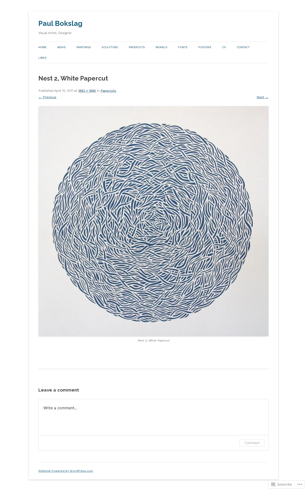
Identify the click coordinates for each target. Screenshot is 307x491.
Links (42, 57)
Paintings (84, 47)
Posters (204, 47)
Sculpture (110, 47)
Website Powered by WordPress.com (65, 471)
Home (42, 47)
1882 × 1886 (87, 90)
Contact (243, 47)
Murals (161, 47)
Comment (252, 443)
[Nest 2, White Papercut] (153, 221)
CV (224, 47)
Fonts (183, 47)
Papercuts (137, 47)
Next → (263, 97)
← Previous (47, 97)
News (61, 47)
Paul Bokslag (60, 23)
